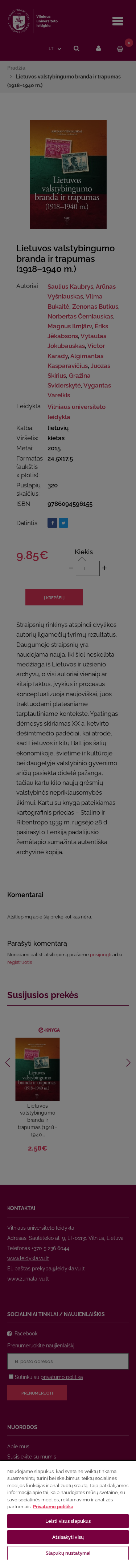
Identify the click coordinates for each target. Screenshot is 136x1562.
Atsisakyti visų (68, 1537)
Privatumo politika (53, 1506)
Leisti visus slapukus (68, 1521)
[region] (68, 1511)
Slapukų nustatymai (68, 1553)
